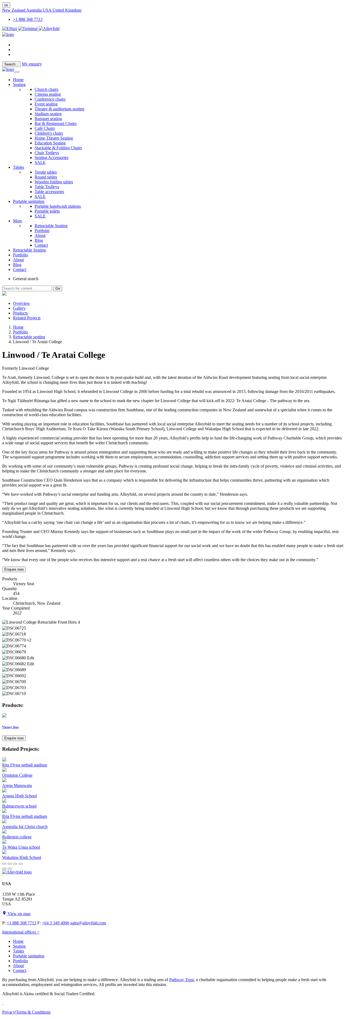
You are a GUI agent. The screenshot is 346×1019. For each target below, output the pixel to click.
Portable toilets (47, 211)
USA (47, 10)
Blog (39, 240)
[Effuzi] (10, 29)
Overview (21, 303)
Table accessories (49, 191)
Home (18, 327)
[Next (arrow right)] (10, 868)
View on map (18, 913)
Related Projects (27, 318)
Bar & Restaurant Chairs (55, 123)
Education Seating (50, 143)
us (6, 5)
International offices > (20, 932)
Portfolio (42, 230)
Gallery (19, 308)
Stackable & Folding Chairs (58, 147)
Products (20, 313)
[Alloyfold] (49, 29)
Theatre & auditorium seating (59, 109)
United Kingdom (66, 10)
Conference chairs (50, 99)
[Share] (10, 864)
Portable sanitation (28, 201)
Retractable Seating (51, 225)
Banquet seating (48, 118)
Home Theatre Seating (54, 138)
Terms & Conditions (33, 1012)
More (17, 221)
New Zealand (14, 10)
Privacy (8, 1012)
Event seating (46, 104)
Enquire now (14, 569)
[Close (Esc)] (4, 864)
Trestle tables (46, 172)
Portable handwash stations (58, 206)
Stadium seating (48, 113)
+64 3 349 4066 (55, 923)
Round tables (46, 177)
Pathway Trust (181, 979)
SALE (40, 162)
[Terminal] (28, 29)
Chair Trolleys (47, 152)
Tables (18, 167)
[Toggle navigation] (17, 72)
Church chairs (46, 89)
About (40, 235)
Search (11, 64)
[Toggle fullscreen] (15, 864)
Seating (19, 84)
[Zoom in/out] (20, 864)
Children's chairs (49, 133)
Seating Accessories (51, 157)
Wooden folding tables (54, 182)
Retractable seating (29, 337)
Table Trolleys (47, 186)
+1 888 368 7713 (27, 19)
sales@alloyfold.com (88, 923)
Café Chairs (45, 128)
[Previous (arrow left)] (4, 868)
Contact (41, 245)
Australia (34, 10)
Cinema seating (48, 94)
